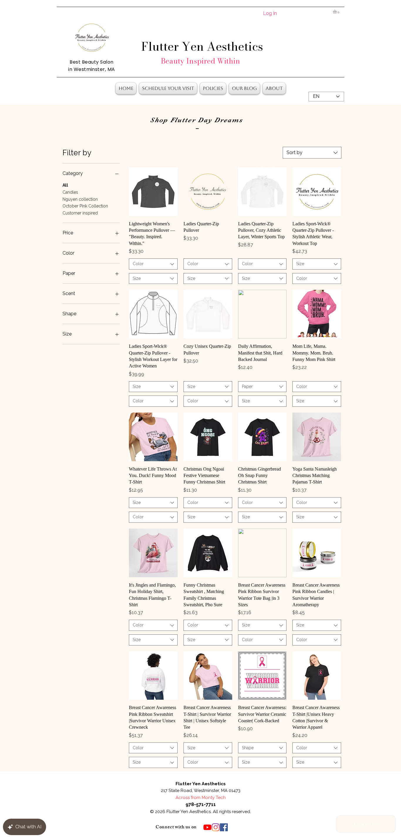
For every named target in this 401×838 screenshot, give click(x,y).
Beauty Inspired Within (200, 61)
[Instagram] (216, 827)
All (65, 185)
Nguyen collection (80, 199)
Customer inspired (80, 213)
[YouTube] (207, 827)
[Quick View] (153, 191)
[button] (337, 11)
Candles (70, 192)
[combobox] (312, 153)
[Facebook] (224, 827)
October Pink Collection (85, 206)
